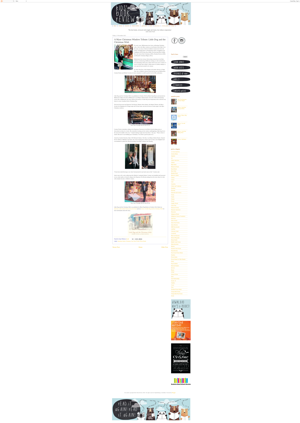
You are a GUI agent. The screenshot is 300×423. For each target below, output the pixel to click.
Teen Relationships (175, 278)
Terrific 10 (173, 280)
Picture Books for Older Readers (178, 259)
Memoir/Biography (175, 237)
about (115, 25)
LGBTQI (173, 229)
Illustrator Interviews (175, 209)
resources (127, 25)
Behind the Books (175, 166)
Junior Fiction (174, 220)
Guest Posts (173, 205)
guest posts (144, 25)
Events (137, 241)
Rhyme (172, 270)
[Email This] (135, 239)
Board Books (174, 169)
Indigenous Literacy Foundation (178, 216)
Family (172, 196)
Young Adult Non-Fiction (176, 293)
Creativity (173, 184)
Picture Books (143, 241)
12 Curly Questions (175, 151)
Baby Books (173, 164)
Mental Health (174, 240)
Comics (172, 179)
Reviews (173, 267)
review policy (165, 25)
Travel (172, 285)
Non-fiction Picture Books (177, 252)
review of (152, 208)
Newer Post (116, 247)
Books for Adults (175, 175)
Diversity (173, 190)
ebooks (172, 295)
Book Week (173, 171)
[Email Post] (132, 239)
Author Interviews (175, 160)
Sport (172, 276)
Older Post (164, 247)
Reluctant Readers (175, 265)
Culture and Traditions (176, 186)
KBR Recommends (175, 227)
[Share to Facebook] (140, 239)
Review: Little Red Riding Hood (182, 132)
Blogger (173, 392)
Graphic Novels (174, 203)
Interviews (173, 218)
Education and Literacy (176, 192)
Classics (173, 177)
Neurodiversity (174, 250)
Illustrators (173, 212)
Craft (172, 181)
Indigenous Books (175, 214)
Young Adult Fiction (175, 291)
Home (140, 247)
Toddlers (173, 283)
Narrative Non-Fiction (176, 248)
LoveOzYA (173, 233)
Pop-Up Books (174, 263)
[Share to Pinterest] (141, 239)
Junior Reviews (174, 225)
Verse (172, 287)
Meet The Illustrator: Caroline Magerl (182, 100)
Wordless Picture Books (176, 289)
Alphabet (173, 156)
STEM (172, 272)
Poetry (172, 261)
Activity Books (174, 154)
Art (172, 158)
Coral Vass (133, 241)
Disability (173, 188)
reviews (120, 25)
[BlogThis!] (137, 239)
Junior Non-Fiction (175, 222)
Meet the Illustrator (175, 235)
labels (150, 25)
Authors (173, 162)
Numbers (173, 255)
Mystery (173, 246)
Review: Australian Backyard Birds (182, 108)
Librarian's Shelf (175, 231)
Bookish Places (174, 173)
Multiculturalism (174, 244)
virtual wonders (135, 25)
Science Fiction (174, 274)
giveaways (157, 25)
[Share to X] (138, 239)
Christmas (128, 241)
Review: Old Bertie (182, 139)
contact (173, 25)
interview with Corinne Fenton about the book (125, 208)
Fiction (172, 201)
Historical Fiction (175, 207)
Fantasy (172, 199)
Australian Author (121, 241)
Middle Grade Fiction (176, 242)
